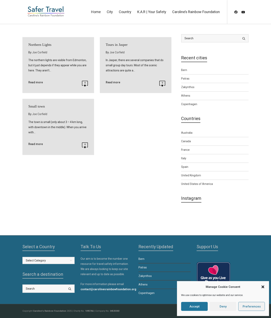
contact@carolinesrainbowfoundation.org (108, 289)
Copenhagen (189, 104)
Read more (35, 82)
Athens (185, 95)
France (185, 149)
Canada (186, 141)
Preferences (252, 306)
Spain (184, 166)
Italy (183, 158)
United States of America (197, 183)
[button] (263, 287)
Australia (186, 132)
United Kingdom (191, 175)
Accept (194, 306)
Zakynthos (187, 87)
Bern (184, 70)
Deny (223, 306)
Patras (185, 78)
